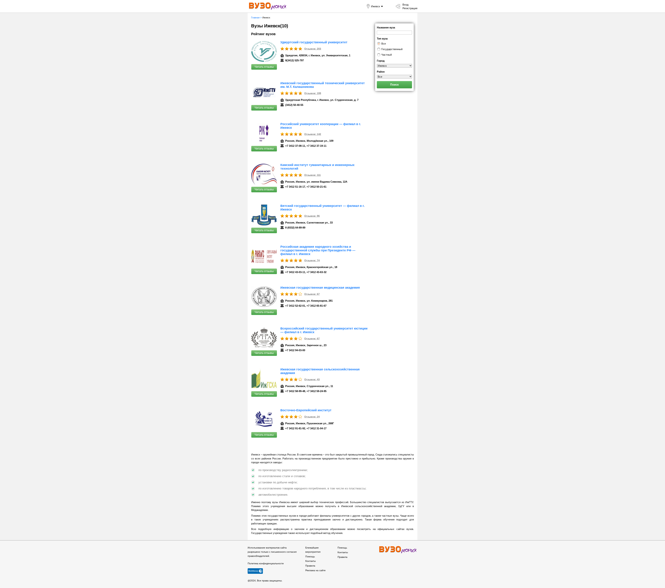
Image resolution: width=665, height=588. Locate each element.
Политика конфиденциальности (266, 563)
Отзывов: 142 (312, 134)
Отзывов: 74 (312, 260)
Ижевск (375, 6)
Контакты (310, 561)
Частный (386, 54)
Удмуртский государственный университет (313, 42)
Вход (405, 4)
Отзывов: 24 (312, 416)
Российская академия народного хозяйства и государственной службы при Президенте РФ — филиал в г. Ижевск (317, 250)
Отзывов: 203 (312, 48)
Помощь (310, 556)
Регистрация (409, 8)
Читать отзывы (264, 66)
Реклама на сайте (315, 570)
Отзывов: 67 (312, 294)
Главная (255, 17)
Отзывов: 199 (312, 93)
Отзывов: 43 (312, 379)
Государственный (391, 49)
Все (383, 43)
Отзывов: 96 (312, 215)
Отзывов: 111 (312, 175)
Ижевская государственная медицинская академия (320, 287)
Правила (310, 565)
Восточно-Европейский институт (305, 410)
